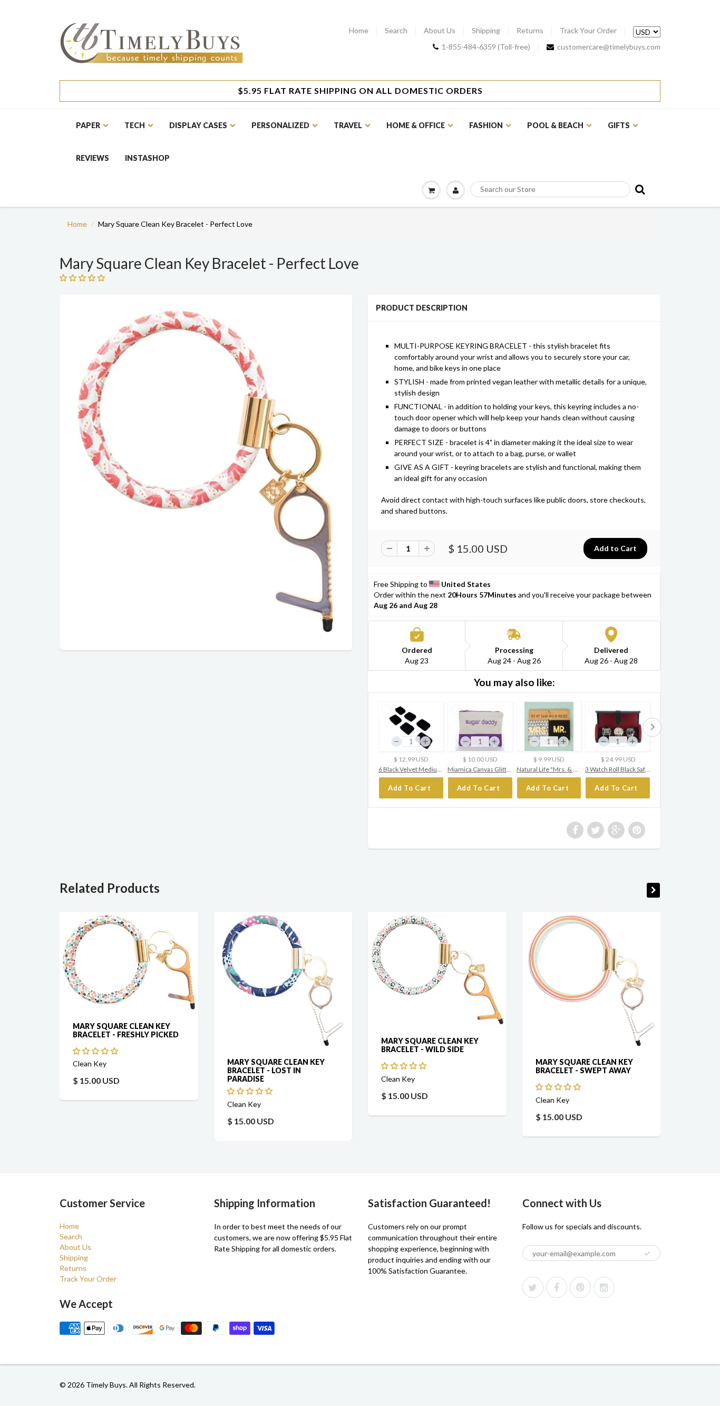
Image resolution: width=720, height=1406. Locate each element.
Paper (88, 125)
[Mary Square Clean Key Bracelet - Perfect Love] (206, 471)
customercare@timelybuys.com (608, 47)
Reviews (92, 157)
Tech (134, 125)
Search (396, 30)
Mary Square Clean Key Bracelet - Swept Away (584, 1066)
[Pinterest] (580, 1287)
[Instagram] (604, 1287)
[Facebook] (556, 1287)
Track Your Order (588, 30)
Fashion (486, 125)
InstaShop (147, 157)
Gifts (619, 125)
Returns (530, 30)
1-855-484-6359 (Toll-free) (486, 47)
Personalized (280, 125)
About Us (439, 30)
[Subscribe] (647, 1253)
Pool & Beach (555, 125)
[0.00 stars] (83, 277)
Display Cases (198, 125)
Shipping (486, 30)
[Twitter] (532, 1287)
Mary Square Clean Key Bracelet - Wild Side (430, 1044)
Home (358, 30)
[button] (96, 1050)
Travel (348, 125)
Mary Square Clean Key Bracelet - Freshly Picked (126, 1029)
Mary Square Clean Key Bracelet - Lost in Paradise (276, 1070)
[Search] (639, 189)
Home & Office (415, 125)
